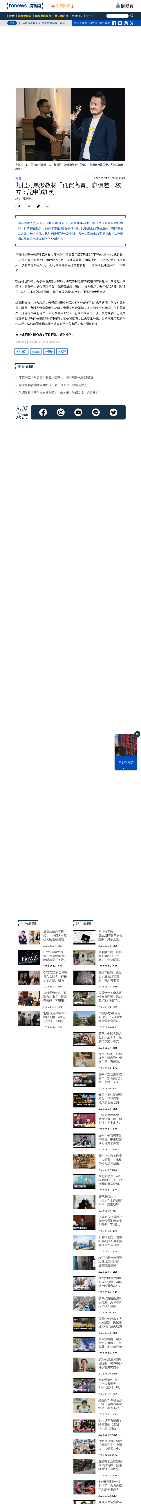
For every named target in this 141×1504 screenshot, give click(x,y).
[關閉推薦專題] (137, 734)
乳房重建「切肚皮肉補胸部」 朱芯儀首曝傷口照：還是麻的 (58, 392)
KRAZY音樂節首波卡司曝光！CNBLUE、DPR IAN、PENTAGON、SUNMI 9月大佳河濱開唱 (43, 23)
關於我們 (105, 23)
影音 (12, 15)
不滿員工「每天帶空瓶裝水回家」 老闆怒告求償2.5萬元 (56, 377)
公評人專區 (80, 23)
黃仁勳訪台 (61, 15)
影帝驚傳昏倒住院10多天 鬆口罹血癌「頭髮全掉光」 (56, 385)
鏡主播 (93, 23)
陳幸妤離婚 (25, 15)
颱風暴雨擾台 (43, 15)
